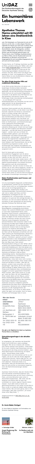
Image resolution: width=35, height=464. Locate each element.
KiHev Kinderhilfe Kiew (13, 67)
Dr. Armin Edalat (7, 405)
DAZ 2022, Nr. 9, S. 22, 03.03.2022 (16, 396)
